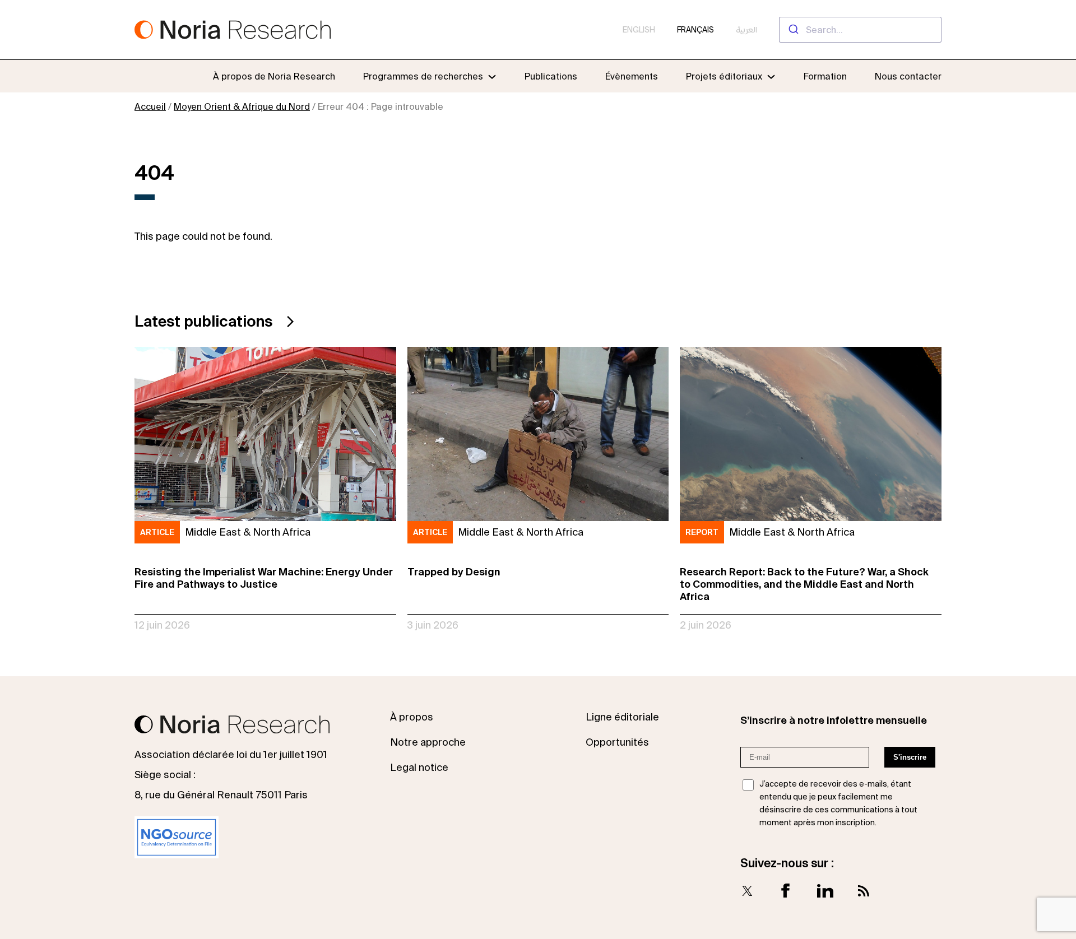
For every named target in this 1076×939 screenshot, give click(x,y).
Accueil (150, 106)
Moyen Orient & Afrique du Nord (242, 106)
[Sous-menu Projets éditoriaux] (771, 76)
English (639, 29)
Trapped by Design (453, 572)
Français (695, 29)
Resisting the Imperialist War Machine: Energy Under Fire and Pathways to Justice (263, 578)
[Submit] (793, 29)
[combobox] (860, 30)
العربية (746, 29)
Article (157, 532)
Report (701, 532)
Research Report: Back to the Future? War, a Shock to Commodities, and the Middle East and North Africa (804, 584)
